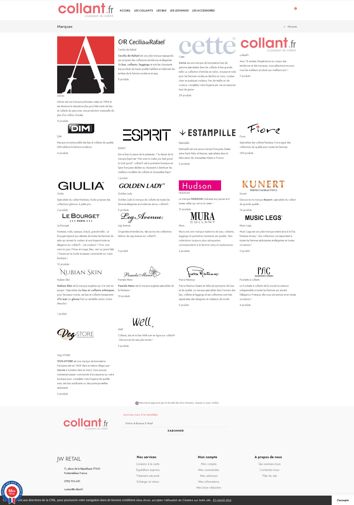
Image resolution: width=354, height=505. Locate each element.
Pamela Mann (125, 280)
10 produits (63, 264)
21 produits (185, 209)
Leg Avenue (124, 225)
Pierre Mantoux (187, 280)
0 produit (123, 251)
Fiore (242, 136)
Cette (181, 57)
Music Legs (245, 225)
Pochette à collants (250, 280)
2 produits (184, 164)
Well (120, 329)
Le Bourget (63, 225)
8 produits (123, 79)
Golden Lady (125, 193)
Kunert (243, 193)
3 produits (123, 346)
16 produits (246, 210)
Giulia (60, 193)
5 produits (123, 210)
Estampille (184, 143)
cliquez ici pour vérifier (206, 403)
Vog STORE (63, 355)
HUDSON (184, 193)
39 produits (185, 95)
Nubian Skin (63, 280)
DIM (59, 136)
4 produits (184, 251)
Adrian (60, 96)
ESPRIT (122, 148)
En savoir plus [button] (222, 500)
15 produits (124, 296)
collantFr (244, 55)
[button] (143, 10)
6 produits (62, 153)
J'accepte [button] (343, 500)
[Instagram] (287, 424)
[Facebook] (280, 424)
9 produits (62, 121)
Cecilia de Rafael (127, 49)
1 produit (122, 178)
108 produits (246, 153)
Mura (181, 225)
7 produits (245, 76)
